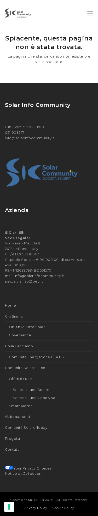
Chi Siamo (14, 316)
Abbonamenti (17, 416)
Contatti (12, 449)
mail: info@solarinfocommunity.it (34, 276)
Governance (20, 335)
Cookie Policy (63, 508)
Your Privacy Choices (32, 468)
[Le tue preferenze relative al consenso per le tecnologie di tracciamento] (9, 507)
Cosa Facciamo (19, 346)
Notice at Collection (23, 473)
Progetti (12, 438)
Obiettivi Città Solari (27, 327)
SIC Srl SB (36, 500)
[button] (90, 13)
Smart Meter (20, 406)
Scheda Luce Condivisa (34, 398)
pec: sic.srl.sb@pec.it (24, 281)
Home (10, 305)
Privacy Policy (35, 508)
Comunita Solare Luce (25, 368)
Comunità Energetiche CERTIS (36, 357)
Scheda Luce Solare (31, 390)
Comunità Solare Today (26, 427)
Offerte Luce (20, 379)
